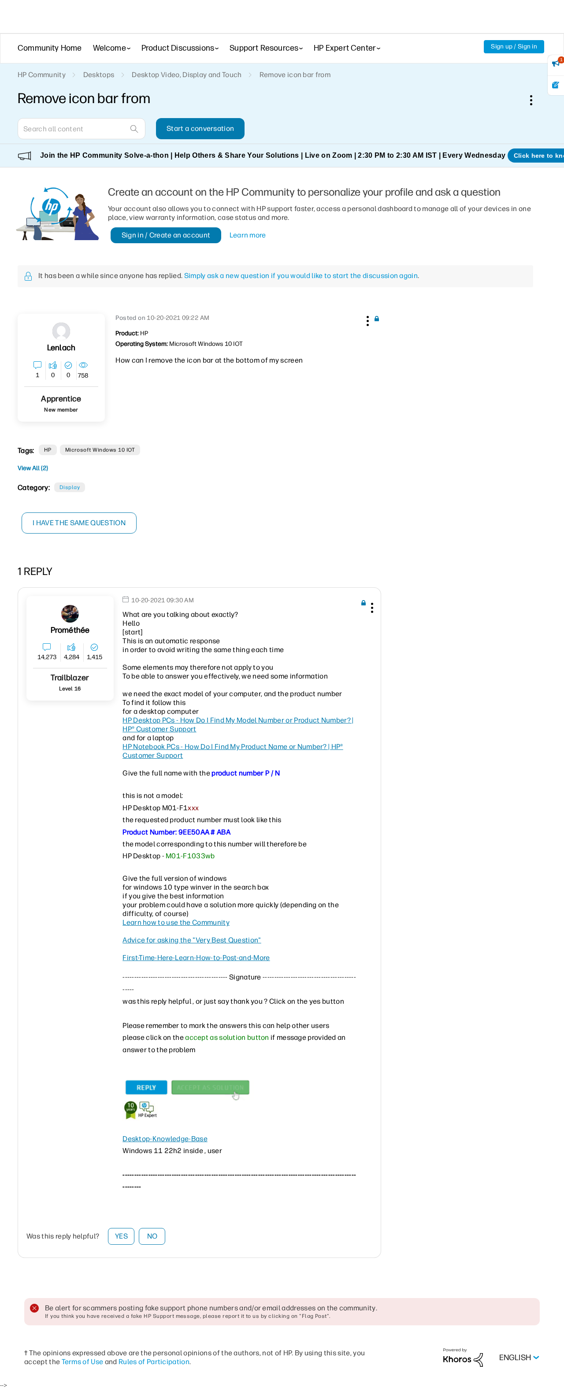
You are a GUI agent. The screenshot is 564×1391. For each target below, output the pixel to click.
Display (69, 487)
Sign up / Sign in (514, 46)
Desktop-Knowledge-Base (165, 1139)
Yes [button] (121, 1236)
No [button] (152, 1236)
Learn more (248, 235)
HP (48, 450)
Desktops (99, 74)
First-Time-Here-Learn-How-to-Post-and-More (196, 957)
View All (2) (33, 468)
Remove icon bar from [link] (295, 74)
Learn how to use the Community (176, 922)
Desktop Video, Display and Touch (186, 74)
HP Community (42, 74)
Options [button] (535, 100)
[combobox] (81, 128)
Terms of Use (83, 1362)
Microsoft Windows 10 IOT (100, 450)
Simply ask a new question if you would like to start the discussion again (301, 275)
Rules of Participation (154, 1362)
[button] (366, 319)
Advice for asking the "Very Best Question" (191, 940)
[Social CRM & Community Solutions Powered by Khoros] (463, 1357)
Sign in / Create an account (166, 235)
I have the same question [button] (79, 523)
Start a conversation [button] (200, 128)
